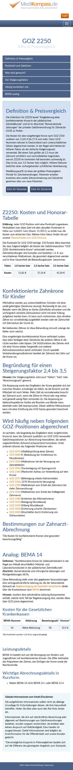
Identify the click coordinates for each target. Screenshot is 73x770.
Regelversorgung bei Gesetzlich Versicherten (38, 586)
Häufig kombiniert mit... (17, 87)
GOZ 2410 (14, 502)
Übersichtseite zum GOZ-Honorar (28, 238)
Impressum (48, 765)
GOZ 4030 (14, 509)
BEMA (35, 590)
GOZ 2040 (14, 468)
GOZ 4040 (14, 512)
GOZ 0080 (14, 455)
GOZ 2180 (14, 472)
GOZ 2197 (14, 478)
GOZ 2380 (14, 499)
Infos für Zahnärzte (41, 189)
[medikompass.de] (36, 4)
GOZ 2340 (14, 492)
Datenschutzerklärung (34, 765)
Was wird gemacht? (15, 73)
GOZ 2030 (14, 462)
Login (65, 16)
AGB (21, 765)
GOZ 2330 (14, 485)
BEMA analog (12, 94)
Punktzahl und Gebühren (18, 66)
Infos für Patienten (17, 189)
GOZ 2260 (14, 482)
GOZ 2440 (14, 505)
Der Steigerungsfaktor (16, 80)
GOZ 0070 (14, 451)
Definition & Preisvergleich (19, 59)
